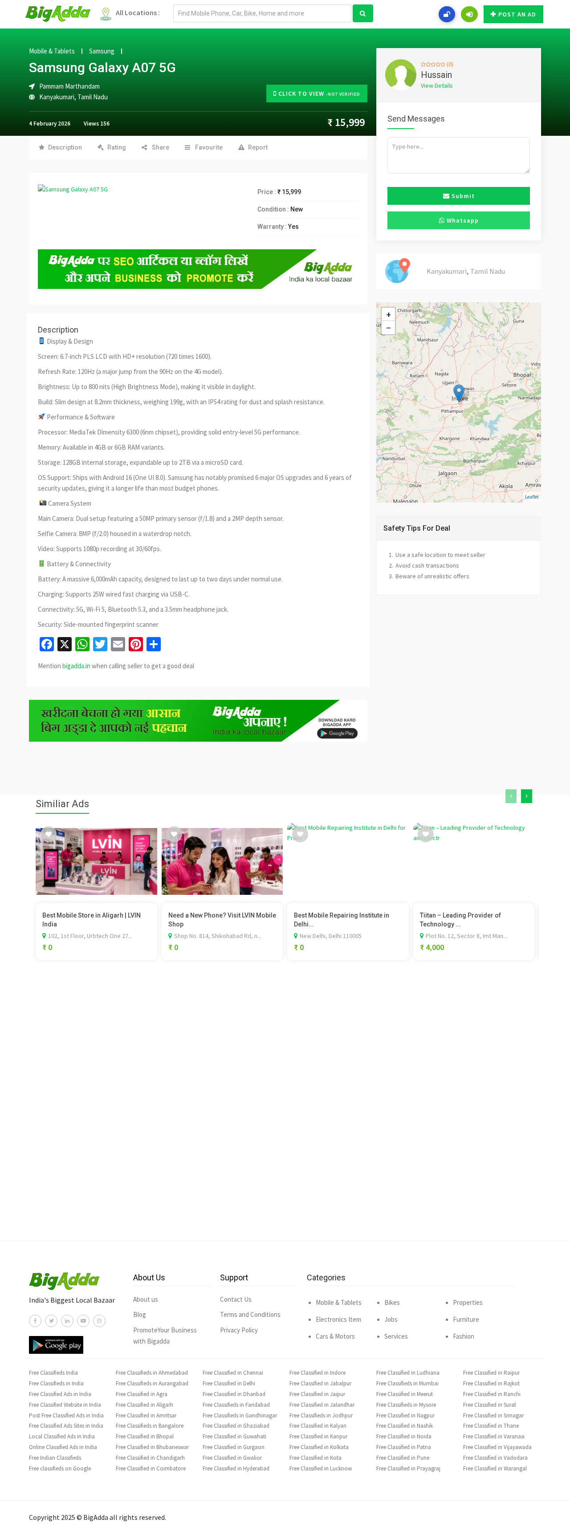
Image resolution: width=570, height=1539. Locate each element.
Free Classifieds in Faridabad (236, 1405)
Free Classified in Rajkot (491, 1383)
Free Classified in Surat (489, 1405)
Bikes (392, 1302)
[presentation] (511, 796)
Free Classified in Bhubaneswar (152, 1447)
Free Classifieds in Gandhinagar (240, 1415)
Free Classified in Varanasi (494, 1436)
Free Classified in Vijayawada (497, 1447)
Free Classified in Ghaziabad (236, 1425)
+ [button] (388, 314)
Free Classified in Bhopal (145, 1436)
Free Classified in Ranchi (492, 1394)
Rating (116, 147)
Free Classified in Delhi (229, 1383)
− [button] (388, 327)
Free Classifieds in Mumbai (407, 1383)
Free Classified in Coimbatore (151, 1468)
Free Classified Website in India (65, 1405)
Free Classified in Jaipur (317, 1394)
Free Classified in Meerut (404, 1394)
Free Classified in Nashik (404, 1425)
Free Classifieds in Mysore (406, 1405)
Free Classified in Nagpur (405, 1415)
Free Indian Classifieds (55, 1458)
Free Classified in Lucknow (320, 1468)
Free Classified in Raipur (491, 1373)
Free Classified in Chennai (233, 1373)
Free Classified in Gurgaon (234, 1447)
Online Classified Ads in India (63, 1447)
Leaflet (532, 497)
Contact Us (236, 1299)
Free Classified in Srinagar (493, 1415)
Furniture (466, 1319)
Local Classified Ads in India (62, 1436)
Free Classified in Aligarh (144, 1405)
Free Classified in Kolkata (319, 1447)
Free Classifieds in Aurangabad (152, 1383)
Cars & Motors (335, 1336)
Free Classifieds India (53, 1373)
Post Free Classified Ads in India (66, 1415)
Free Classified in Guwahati (234, 1436)
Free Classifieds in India (56, 1383)
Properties (468, 1302)
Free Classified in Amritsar (146, 1415)
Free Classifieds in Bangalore (149, 1425)
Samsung (101, 51)
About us (145, 1299)
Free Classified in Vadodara (495, 1458)
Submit (462, 196)
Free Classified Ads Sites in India (66, 1425)
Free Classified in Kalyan (317, 1425)
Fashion (463, 1336)
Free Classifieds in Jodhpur (321, 1415)
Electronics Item (338, 1319)
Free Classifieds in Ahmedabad (152, 1373)
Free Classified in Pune (402, 1458)
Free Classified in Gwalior (232, 1458)
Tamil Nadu (92, 97)
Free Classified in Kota (315, 1458)
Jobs (391, 1319)
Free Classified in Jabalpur (320, 1383)
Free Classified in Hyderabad (236, 1468)
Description (65, 147)
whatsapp (462, 220)
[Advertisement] (285, 1114)
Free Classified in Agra (141, 1394)
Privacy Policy (239, 1330)
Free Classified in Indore (317, 1373)
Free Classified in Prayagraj (408, 1468)
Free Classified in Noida (404, 1436)
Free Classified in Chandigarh (150, 1458)
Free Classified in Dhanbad (234, 1394)
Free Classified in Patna (403, 1447)
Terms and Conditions (250, 1314)
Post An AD (517, 14)
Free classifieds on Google (60, 1468)
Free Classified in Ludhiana (408, 1373)
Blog (139, 1314)
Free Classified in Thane (491, 1425)
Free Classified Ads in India (60, 1394)
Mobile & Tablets (52, 51)
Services (396, 1336)
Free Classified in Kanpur (318, 1436)
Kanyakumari (56, 97)
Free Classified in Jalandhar (321, 1405)
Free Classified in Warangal (495, 1468)
